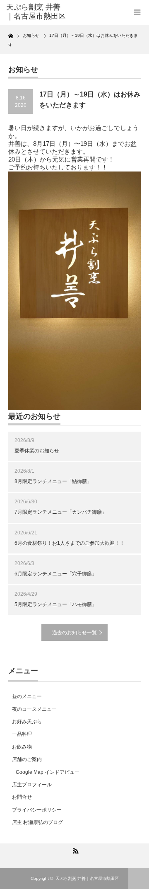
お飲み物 (22, 747)
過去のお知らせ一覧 (74, 632)
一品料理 (22, 734)
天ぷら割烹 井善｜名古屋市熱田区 (87, 878)
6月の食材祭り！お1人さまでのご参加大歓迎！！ (69, 543)
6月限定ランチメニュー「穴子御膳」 (55, 574)
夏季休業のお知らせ (36, 451)
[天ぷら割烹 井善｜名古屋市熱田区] (36, 12)
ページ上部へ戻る (138, 878)
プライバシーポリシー (37, 810)
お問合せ (22, 797)
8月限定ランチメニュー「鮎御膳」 (53, 481)
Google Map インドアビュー (47, 772)
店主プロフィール (32, 785)
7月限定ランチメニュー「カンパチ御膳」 (60, 512)
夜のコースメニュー (34, 709)
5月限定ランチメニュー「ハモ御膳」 (55, 604)
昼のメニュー (27, 696)
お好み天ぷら (27, 722)
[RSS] (74, 849)
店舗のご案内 (27, 759)
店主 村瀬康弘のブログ (37, 822)
